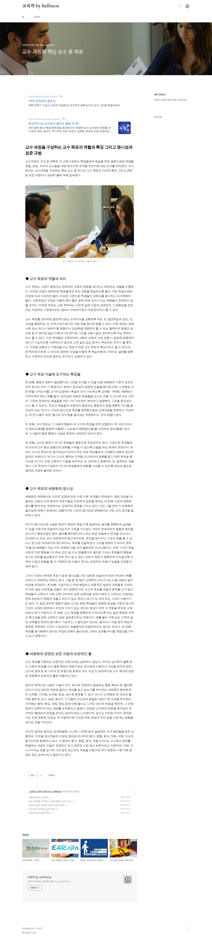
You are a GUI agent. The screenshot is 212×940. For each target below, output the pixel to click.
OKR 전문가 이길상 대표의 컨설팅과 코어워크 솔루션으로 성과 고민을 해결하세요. (75, 105)
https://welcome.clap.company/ (45, 119)
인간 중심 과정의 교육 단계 (42, 808)
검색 (180, 6)
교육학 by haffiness (40, 6)
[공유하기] (37, 775)
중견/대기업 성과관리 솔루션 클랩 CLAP (54, 123)
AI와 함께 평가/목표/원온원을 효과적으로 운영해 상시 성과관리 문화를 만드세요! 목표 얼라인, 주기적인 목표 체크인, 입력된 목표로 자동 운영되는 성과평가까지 (70, 129)
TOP (187, 929)
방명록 (37, 17)
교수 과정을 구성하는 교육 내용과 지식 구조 (50, 801)
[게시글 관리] (41, 775)
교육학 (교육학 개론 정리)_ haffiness (45, 791)
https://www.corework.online (43, 96)
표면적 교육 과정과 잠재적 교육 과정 (46, 804)
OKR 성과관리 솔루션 (42, 101)
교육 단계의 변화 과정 (39, 812)
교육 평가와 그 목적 (38, 797)
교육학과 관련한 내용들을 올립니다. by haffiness (48, 881)
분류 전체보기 (160, 94)
